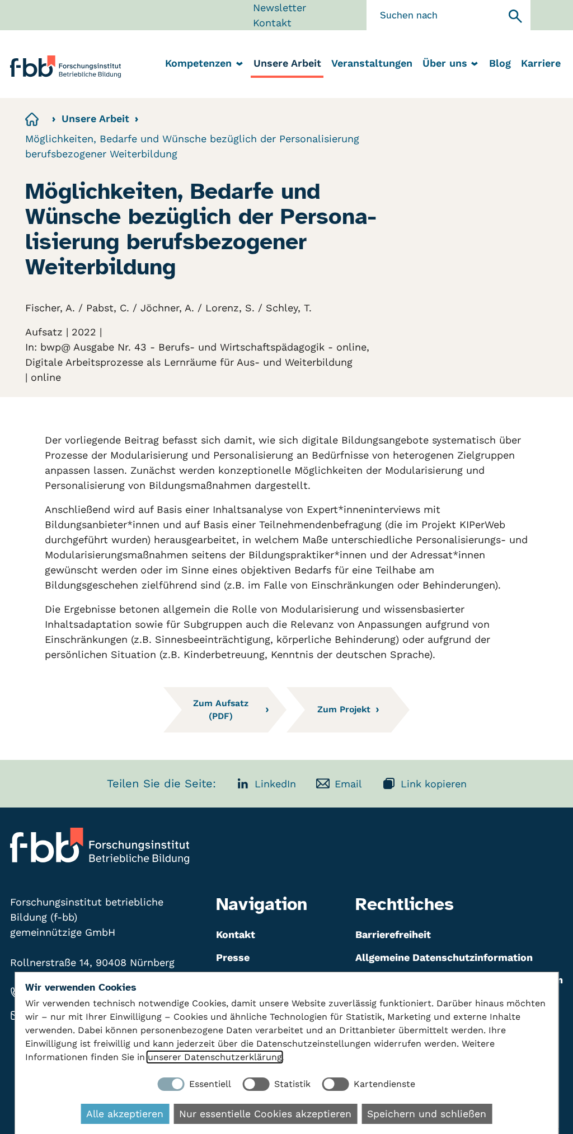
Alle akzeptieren (124, 1113)
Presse (233, 957)
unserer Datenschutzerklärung (215, 1057)
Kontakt (272, 23)
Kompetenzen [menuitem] (198, 63)
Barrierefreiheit (393, 934)
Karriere (541, 63)
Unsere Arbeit (287, 63)
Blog (500, 63)
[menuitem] (287, 64)
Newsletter (279, 7)
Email (348, 784)
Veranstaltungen (371, 63)
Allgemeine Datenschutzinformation (444, 957)
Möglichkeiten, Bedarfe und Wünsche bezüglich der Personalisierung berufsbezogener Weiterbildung (192, 146)
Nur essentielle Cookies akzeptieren (265, 1113)
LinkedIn (275, 784)
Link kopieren (434, 784)
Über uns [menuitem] (444, 63)
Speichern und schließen (426, 1113)
